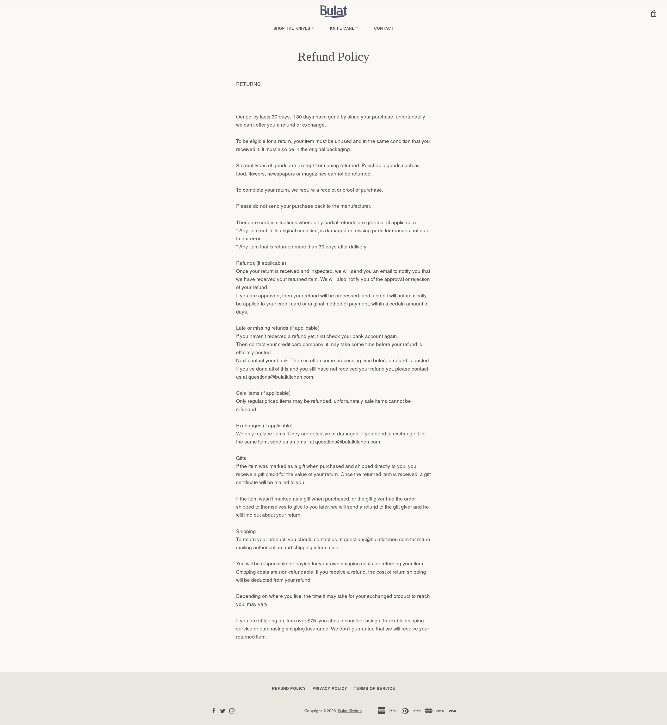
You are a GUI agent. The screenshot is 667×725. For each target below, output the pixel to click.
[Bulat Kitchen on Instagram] (231, 710)
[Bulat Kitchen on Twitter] (222, 710)
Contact (384, 28)
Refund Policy (289, 688)
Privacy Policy (329, 688)
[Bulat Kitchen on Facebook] (213, 710)
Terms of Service (374, 688)
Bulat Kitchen (350, 710)
